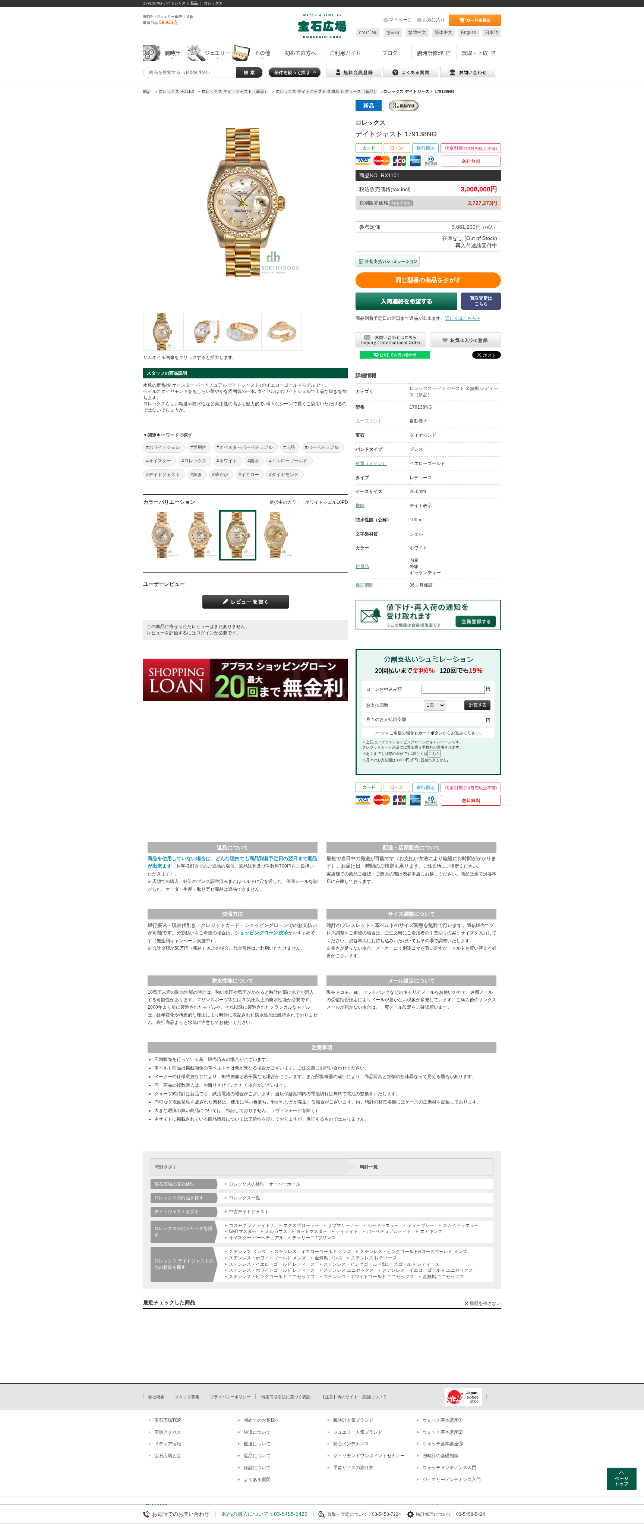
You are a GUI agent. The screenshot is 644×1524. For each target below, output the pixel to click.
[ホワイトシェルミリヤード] (199, 535)
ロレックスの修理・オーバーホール (264, 1184)
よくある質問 (257, 1479)
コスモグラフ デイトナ (252, 1225)
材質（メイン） (371, 463)
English (468, 32)
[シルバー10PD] (161, 535)
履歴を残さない (485, 1303)
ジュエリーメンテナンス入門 (452, 1479)
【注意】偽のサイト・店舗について (353, 1397)
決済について (257, 1432)
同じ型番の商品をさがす (428, 280)
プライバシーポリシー (230, 1397)
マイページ (400, 19)
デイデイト (347, 1231)
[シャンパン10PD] (275, 535)
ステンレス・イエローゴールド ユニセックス (427, 1270)
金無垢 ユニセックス (443, 1276)
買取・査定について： (349, 1514)
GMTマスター (242, 1231)
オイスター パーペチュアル (256, 1237)
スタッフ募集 (187, 1397)
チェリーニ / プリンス (314, 1237)
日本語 (491, 32)
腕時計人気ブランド (353, 1420)
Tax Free (400, 203)
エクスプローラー (301, 1225)
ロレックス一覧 (244, 1197)
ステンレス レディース (374, 1258)
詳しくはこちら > (462, 318)
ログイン (205, 632)
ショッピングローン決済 (261, 933)
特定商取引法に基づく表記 (285, 1397)
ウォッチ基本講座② (443, 1432)
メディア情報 (167, 1443)
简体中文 (443, 32)
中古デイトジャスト (249, 1211)
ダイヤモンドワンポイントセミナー (369, 1455)
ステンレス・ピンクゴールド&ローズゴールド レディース (381, 1264)
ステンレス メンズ (247, 1251)
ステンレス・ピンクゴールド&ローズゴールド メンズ (413, 1251)
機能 (360, 505)
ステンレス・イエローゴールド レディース (272, 1264)
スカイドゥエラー (461, 1225)
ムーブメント (369, 421)
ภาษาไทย (368, 32)
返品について (257, 1455)
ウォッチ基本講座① (443, 1420)
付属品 (362, 566)
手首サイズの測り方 (353, 1467)
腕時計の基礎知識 (440, 1455)
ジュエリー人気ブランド (357, 1432)
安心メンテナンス (351, 1443)
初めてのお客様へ (262, 1420)
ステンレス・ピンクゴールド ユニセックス (272, 1276)
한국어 (393, 32)
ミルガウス (276, 1231)
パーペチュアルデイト (389, 1231)
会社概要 (156, 1397)
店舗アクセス (167, 1432)
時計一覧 (369, 1166)
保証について (257, 1467)
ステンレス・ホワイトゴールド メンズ (267, 1258)
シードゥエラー (383, 1225)
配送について (257, 1443)
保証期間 (364, 585)
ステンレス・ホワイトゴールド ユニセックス (368, 1276)
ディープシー (420, 1225)
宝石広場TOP (167, 1420)
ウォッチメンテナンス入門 (449, 1467)
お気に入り (434, 19)
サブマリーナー (343, 1225)
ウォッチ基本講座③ (443, 1443)
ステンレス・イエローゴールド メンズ (312, 1251)
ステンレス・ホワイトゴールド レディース (272, 1270)
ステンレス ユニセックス (348, 1270)
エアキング (431, 1231)
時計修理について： (436, 1514)
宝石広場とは (167, 1455)
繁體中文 (417, 32)
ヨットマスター (311, 1231)
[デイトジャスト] (162, 331)
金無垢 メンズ (328, 1258)
